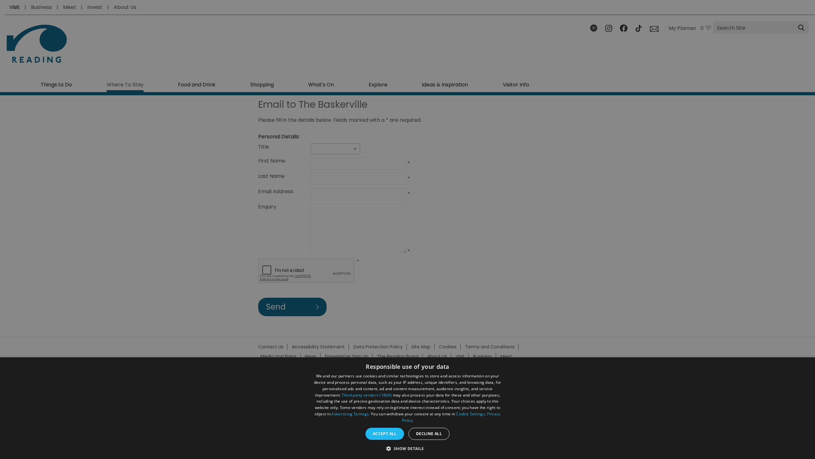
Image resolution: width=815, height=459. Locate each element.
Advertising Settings (350, 414)
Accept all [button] (385, 433)
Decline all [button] (429, 433)
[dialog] (407, 408)
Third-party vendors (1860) (367, 395)
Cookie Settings (470, 414)
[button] (407, 448)
